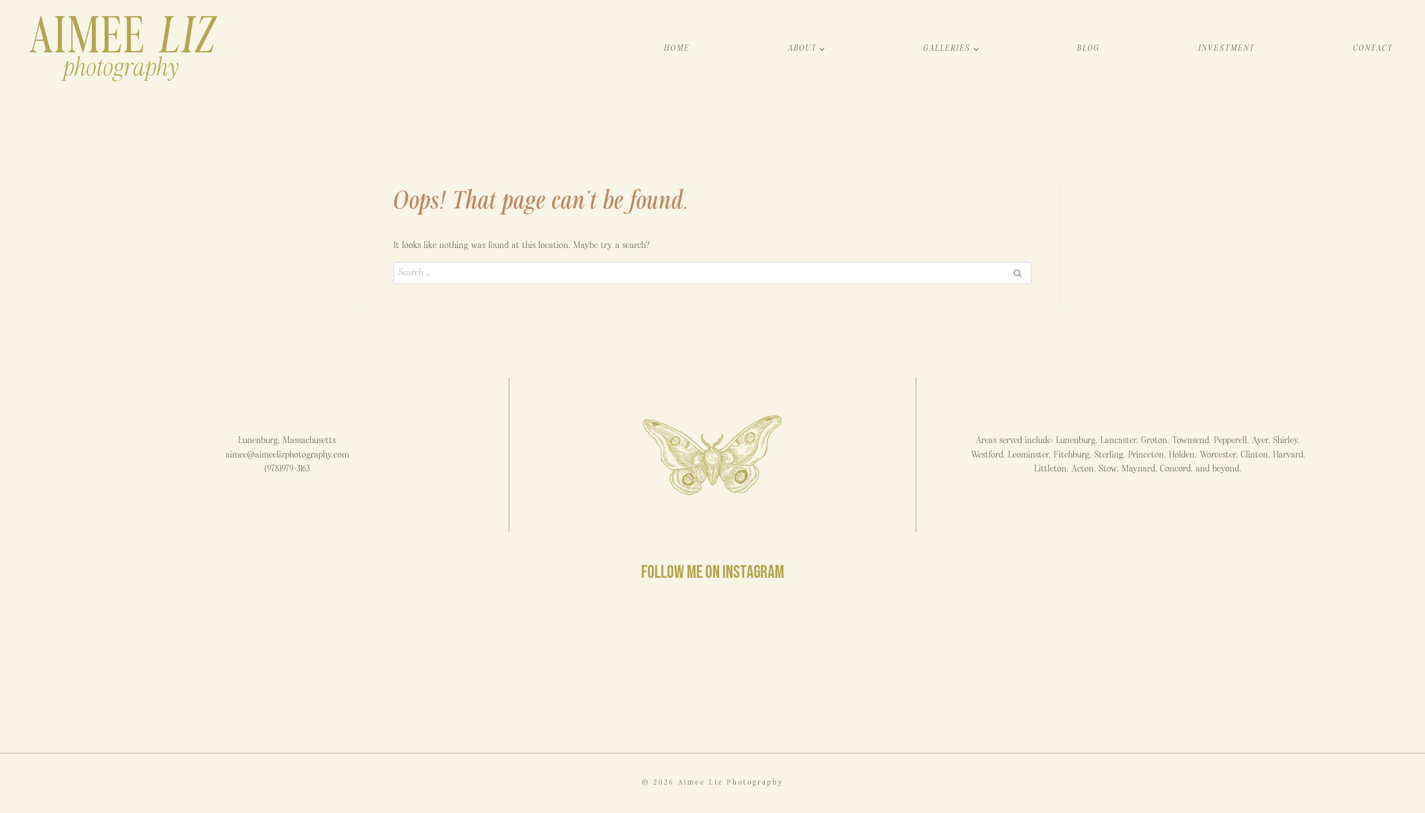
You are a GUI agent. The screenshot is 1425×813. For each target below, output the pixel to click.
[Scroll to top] (1416, 798)
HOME (677, 48)
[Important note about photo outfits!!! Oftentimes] (127, 667)
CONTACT (1373, 48)
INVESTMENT (1226, 48)
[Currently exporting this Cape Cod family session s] (829, 667)
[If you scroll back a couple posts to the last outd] (1063, 667)
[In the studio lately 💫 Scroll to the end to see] (1297, 667)
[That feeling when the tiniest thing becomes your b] (361, 667)
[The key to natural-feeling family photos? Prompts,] (595, 667)
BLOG (1088, 48)
